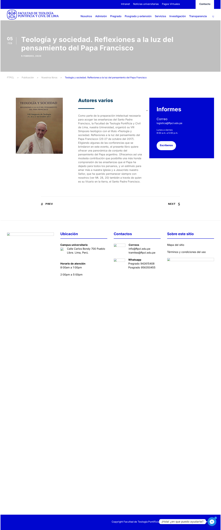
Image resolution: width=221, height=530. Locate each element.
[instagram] (191, 3)
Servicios (160, 16)
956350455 (148, 267)
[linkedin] (14, 522)
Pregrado (116, 16)
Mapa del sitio (175, 244)
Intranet (125, 3)
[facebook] (185, 3)
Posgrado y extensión (138, 16)
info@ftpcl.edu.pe (139, 248)
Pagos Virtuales (171, 3)
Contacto (204, 3)
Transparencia (198, 16)
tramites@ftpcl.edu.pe (142, 252)
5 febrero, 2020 (31, 55)
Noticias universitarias (146, 3)
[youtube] (25, 522)
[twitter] (19, 522)
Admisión (101, 16)
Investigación (177, 16)
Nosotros (86, 16)
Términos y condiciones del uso (186, 252)
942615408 (147, 263)
